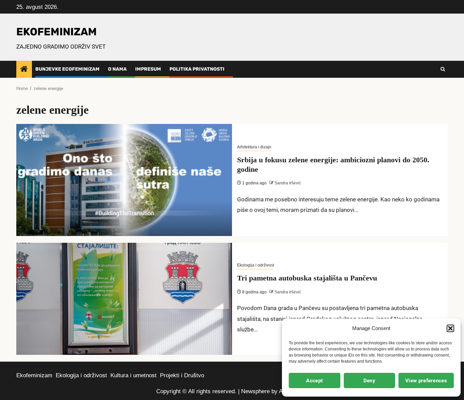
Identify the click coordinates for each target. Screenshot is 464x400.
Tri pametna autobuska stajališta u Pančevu (307, 278)
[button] (450, 328)
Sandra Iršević (287, 183)
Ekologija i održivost (255, 265)
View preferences (426, 381)
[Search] (443, 69)
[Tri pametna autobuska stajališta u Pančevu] (124, 299)
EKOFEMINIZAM (56, 31)
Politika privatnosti (197, 69)
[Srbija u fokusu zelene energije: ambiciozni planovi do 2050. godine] (124, 180)
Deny (369, 381)
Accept (314, 381)
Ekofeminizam (34, 375)
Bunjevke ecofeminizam (67, 69)
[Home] (24, 69)
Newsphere (255, 391)
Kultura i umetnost (133, 375)
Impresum (148, 69)
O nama (117, 69)
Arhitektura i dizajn (254, 147)
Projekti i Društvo (182, 375)
